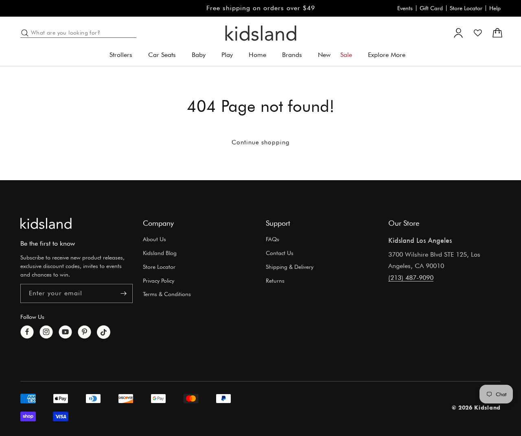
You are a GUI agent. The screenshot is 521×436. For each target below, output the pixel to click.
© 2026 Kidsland (476, 408)
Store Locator (466, 8)
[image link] (46, 223)
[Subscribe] (123, 293)
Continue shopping (261, 142)
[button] (124, 55)
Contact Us (279, 253)
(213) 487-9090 (410, 277)
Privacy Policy (158, 280)
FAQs (272, 239)
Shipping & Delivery (289, 267)
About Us (154, 239)
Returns (275, 280)
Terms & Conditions (167, 294)
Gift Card (431, 8)
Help (495, 8)
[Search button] (24, 32)
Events (405, 8)
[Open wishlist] (478, 33)
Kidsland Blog (160, 253)
